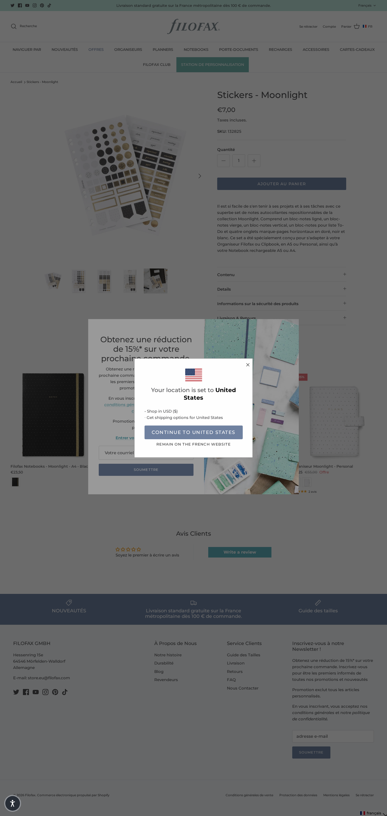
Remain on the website (193, 444)
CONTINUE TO (193, 432)
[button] (12, 803)
